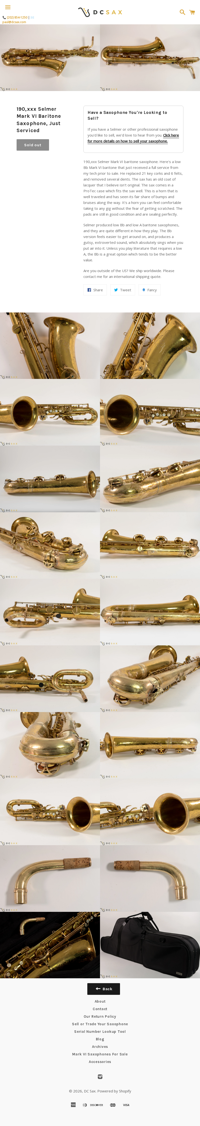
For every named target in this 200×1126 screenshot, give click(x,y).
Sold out (32, 145)
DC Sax (90, 1091)
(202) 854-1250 (17, 17)
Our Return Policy (100, 1016)
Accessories (100, 1062)
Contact (100, 1009)
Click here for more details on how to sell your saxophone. (133, 138)
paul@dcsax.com (14, 22)
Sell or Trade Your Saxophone (100, 1024)
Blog (100, 1039)
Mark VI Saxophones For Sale (100, 1054)
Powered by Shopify (114, 1091)
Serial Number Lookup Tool (100, 1031)
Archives (100, 1046)
